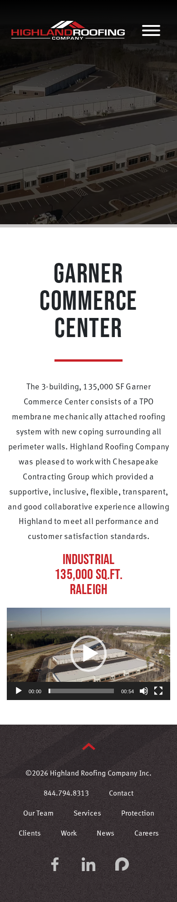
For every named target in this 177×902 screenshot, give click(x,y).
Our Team (38, 813)
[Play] (18, 690)
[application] (88, 654)
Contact (121, 793)
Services (87, 813)
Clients (30, 833)
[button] (88, 653)
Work (69, 833)
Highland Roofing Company (68, 30)
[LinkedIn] (88, 864)
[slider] (81, 691)
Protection (137, 813)
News (105, 833)
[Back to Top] (88, 746)
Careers (146, 833)
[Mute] (143, 690)
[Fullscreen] (158, 690)
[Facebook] (55, 864)
